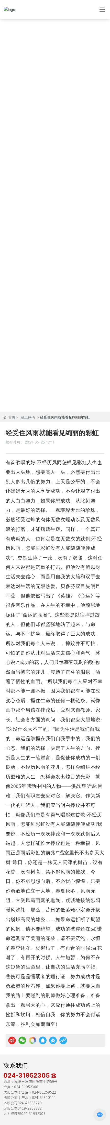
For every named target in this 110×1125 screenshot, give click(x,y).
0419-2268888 (30, 1108)
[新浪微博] (12, 1040)
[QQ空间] (53, 1040)
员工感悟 (28, 417)
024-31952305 (27, 1075)
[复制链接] (63, 1040)
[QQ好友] (43, 1040)
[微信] (22, 1040)
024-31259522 (44, 1092)
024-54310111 (44, 1097)
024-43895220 (30, 1103)
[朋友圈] (32, 1040)
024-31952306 (26, 1087)
